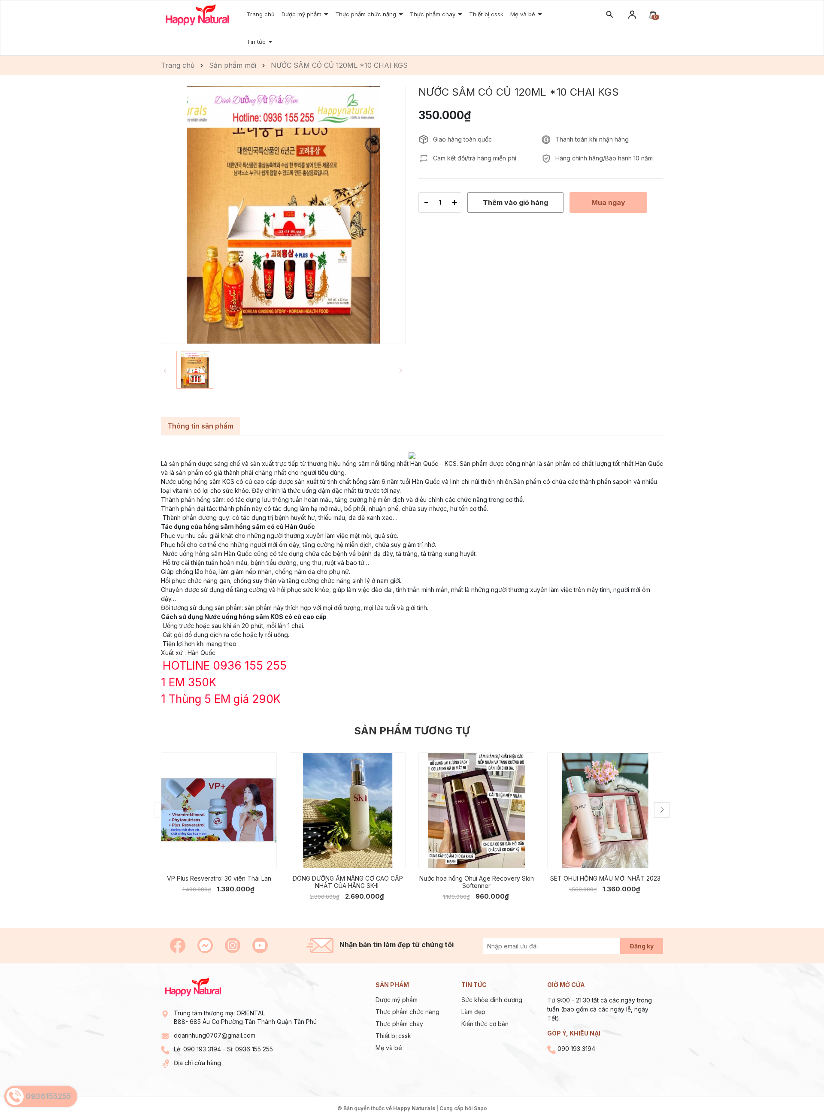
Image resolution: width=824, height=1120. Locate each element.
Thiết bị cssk (486, 14)
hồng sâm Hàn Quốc (223, 553)
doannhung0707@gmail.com (214, 1035)
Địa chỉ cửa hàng (197, 1062)
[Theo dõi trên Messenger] (206, 944)
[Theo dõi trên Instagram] (233, 944)
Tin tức (257, 41)
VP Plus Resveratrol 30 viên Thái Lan (219, 878)
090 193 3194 (202, 1049)
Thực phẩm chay (433, 14)
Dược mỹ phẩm (397, 999)
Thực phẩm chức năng (407, 1011)
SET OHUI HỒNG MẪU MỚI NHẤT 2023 (605, 878)
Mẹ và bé (389, 1047)
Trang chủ (261, 14)
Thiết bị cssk (393, 1035)
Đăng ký (642, 946)
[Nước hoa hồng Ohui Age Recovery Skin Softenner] (476, 810)
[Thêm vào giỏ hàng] (264, 855)
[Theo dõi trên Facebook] (178, 944)
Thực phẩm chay (399, 1023)
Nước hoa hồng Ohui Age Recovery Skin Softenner (476, 882)
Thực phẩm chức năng (366, 14)
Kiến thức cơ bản (485, 1023)
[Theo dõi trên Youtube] (260, 944)
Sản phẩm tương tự (412, 731)
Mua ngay (206, 855)
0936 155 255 (254, 1049)
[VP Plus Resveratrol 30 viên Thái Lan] (218, 810)
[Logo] (197, 14)
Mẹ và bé (523, 14)
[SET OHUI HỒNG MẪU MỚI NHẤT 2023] (605, 810)
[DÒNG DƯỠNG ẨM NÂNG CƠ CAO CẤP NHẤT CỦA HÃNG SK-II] (347, 810)
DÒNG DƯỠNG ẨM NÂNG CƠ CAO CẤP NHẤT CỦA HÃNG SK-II (348, 882)
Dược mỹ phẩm (302, 14)
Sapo (480, 1108)
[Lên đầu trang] (797, 1093)
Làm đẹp (473, 1011)
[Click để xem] (283, 215)
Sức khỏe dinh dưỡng (491, 999)
